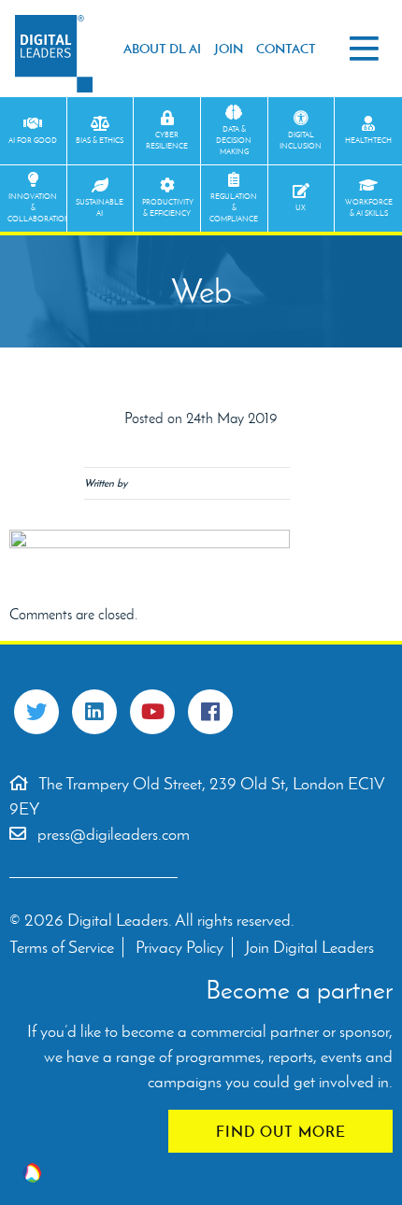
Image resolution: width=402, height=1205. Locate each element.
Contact (286, 48)
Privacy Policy (179, 947)
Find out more (281, 1131)
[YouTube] (152, 711)
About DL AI (162, 48)
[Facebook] (210, 711)
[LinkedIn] (94, 711)
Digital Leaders (54, 53)
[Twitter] (36, 711)
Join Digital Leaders (309, 947)
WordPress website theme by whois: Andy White (31, 1173)
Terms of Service (61, 947)
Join (228, 48)
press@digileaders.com (113, 834)
